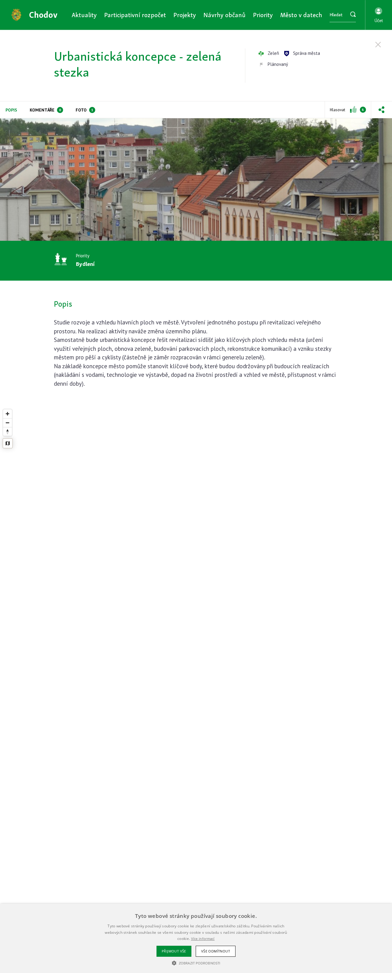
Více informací (203, 938)
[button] (378, 15)
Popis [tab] (11, 110)
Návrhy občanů (224, 15)
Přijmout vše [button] (174, 951)
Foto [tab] (84, 110)
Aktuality (84, 15)
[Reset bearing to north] (7, 431)
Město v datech (301, 15)
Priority (263, 15)
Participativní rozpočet (135, 15)
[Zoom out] (7, 422)
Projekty (184, 15)
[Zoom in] (7, 413)
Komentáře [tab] (45, 110)
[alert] (196, 938)
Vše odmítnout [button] (215, 951)
